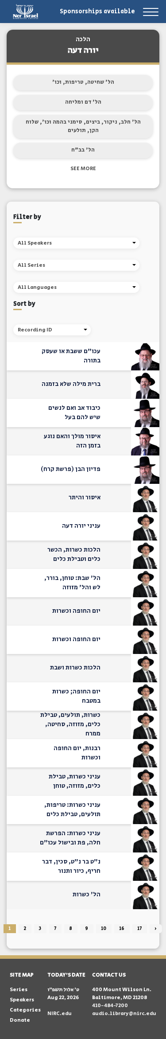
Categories (25, 1010)
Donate (20, 1020)
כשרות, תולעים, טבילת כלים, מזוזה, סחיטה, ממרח (70, 724)
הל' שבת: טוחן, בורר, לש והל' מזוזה (72, 583)
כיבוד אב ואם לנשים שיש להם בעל (74, 413)
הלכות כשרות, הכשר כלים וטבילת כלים (73, 554)
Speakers (22, 1000)
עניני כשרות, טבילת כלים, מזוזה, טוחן (74, 781)
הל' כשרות (86, 894)
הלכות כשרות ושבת (75, 667)
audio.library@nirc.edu (124, 1013)
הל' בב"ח (83, 150)
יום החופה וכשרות (76, 611)
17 (139, 928)
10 (103, 928)
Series (18, 989)
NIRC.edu (59, 1013)
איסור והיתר (84, 497)
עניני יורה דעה (81, 525)
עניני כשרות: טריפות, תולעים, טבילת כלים (72, 810)
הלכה (83, 39)
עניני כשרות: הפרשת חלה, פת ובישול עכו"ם (70, 838)
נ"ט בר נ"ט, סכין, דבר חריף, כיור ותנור (71, 866)
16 (121, 928)
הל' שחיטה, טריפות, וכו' (83, 82)
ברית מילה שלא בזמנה (71, 384)
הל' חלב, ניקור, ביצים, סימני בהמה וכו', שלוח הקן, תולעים (83, 126)
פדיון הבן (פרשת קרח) (70, 469)
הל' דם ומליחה (83, 102)
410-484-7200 (110, 1005)
